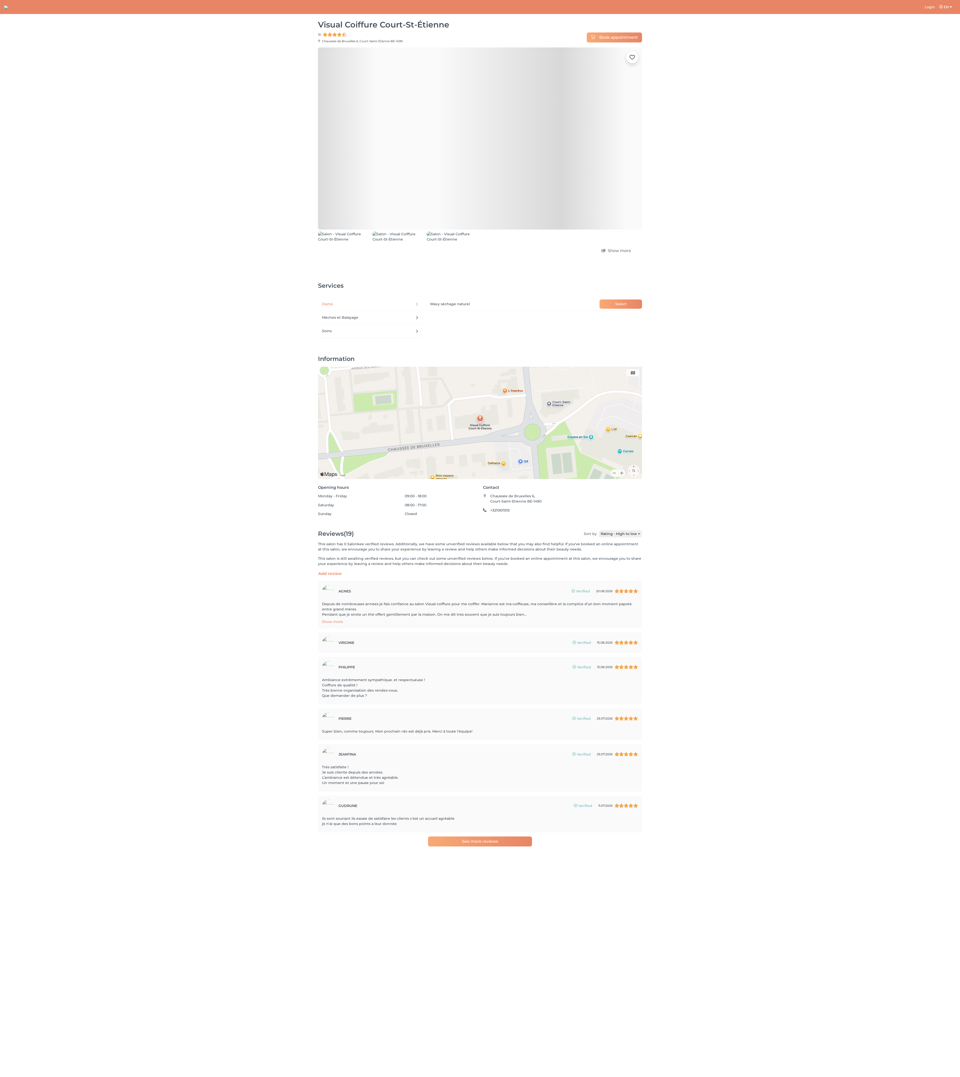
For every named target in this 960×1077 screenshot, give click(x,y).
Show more (332, 621)
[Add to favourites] (632, 57)
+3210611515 (500, 510)
